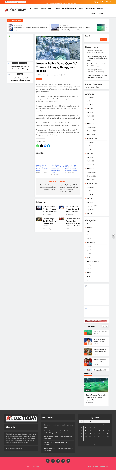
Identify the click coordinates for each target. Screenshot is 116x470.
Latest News (90, 250)
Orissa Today (35, 466)
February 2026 (91, 120)
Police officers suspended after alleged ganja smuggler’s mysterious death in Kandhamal (57, 168)
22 (103, 433)
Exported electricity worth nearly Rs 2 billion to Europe (20, 79)
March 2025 (90, 161)
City (49, 8)
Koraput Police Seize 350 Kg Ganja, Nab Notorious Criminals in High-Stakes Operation (71, 167)
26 (90, 436)
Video (101, 13)
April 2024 (90, 202)
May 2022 (90, 214)
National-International (69, 8)
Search (87, 36)
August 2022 (90, 210)
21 (99, 433)
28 (99, 436)
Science (15, 63)
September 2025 (92, 138)
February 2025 (91, 165)
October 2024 (91, 180)
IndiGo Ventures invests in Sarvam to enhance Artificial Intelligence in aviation (97, 58)
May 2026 (90, 109)
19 (90, 433)
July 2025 (89, 146)
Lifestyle (89, 254)
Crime (88, 235)
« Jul (94, 444)
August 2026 (90, 97)
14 (99, 430)
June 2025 (90, 150)
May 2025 (90, 153)
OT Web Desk (41, 75)
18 (85, 433)
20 (95, 433)
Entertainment (90, 8)
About (89, 466)
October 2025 (91, 135)
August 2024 (90, 187)
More (93, 13)
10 (81, 430)
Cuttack (89, 239)
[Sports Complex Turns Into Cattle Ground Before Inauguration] (85, 27)
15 (103, 430)
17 (81, 433)
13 (94, 430)
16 (108, 430)
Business (100, 8)
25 (86, 436)
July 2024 (89, 191)
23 (108, 433)
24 (81, 436)
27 (94, 436)
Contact (95, 466)
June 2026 (90, 105)
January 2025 (90, 169)
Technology (23, 63)
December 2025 (91, 127)
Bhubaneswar (90, 224)
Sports (81, 8)
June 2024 (90, 195)
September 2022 (92, 206)
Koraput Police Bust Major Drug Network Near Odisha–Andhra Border (42, 167)
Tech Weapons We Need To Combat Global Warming (20, 67)
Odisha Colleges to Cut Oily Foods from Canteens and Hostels (50, 222)
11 (85, 430)
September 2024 (92, 183)
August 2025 (90, 142)
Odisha (43, 8)
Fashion (89, 246)
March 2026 (90, 116)
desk (11, 448)
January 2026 (90, 124)
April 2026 (90, 112)
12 (90, 430)
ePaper (36, 8)
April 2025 (90, 157)
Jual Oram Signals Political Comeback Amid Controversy (61, 2)
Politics (57, 8)
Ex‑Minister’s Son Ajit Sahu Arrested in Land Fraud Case (49, 209)
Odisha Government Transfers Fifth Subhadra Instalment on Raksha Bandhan (73, 222)
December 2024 (91, 172)
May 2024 (90, 198)
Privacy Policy (104, 466)
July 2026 (89, 101)
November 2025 (91, 131)
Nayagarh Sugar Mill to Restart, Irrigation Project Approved (100, 365)
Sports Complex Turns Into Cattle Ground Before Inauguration (96, 65)
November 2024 (92, 176)
